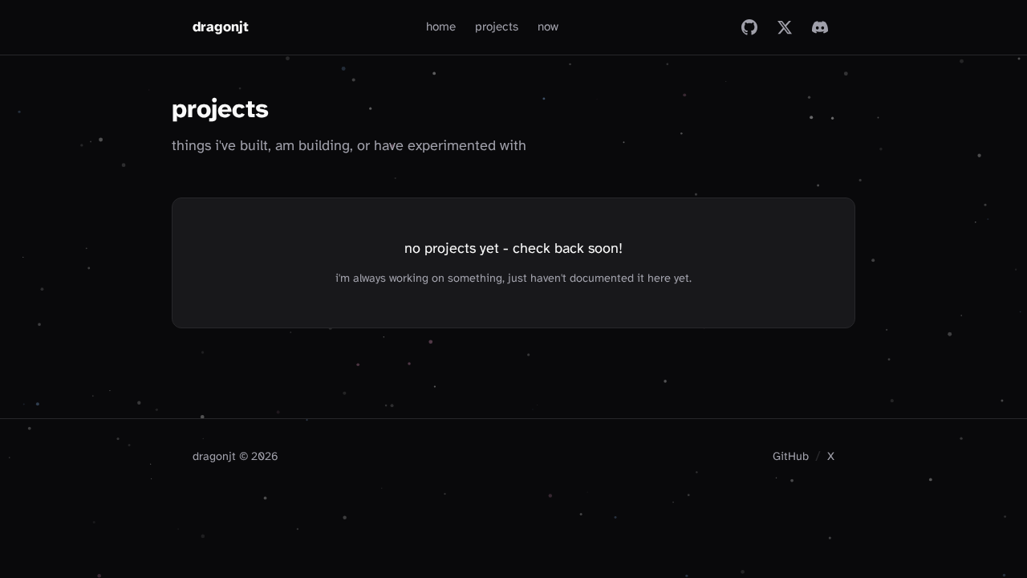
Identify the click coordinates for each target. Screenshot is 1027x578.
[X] (784, 27)
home (441, 27)
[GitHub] (749, 27)
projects (496, 27)
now (548, 27)
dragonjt (221, 27)
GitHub (791, 457)
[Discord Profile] (820, 27)
